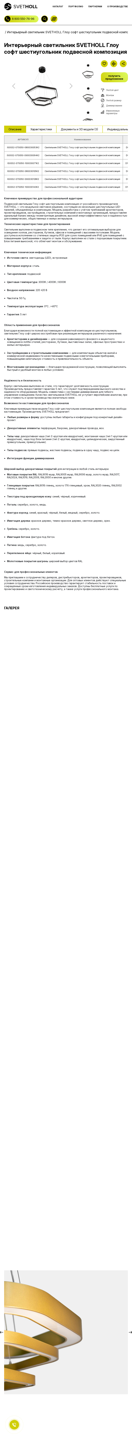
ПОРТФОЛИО (75, 6)
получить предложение (114, 77)
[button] (7, 129)
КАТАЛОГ (58, 6)
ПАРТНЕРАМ (95, 6)
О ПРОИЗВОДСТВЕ (117, 6)
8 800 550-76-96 (23, 18)
